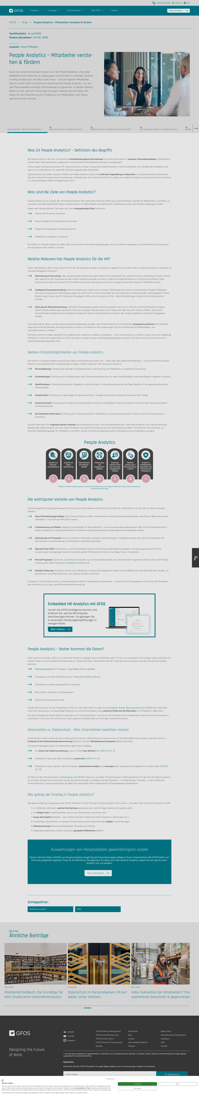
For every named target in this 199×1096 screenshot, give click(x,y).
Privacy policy (110, 1079)
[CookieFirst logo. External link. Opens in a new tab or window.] (2, 1080)
